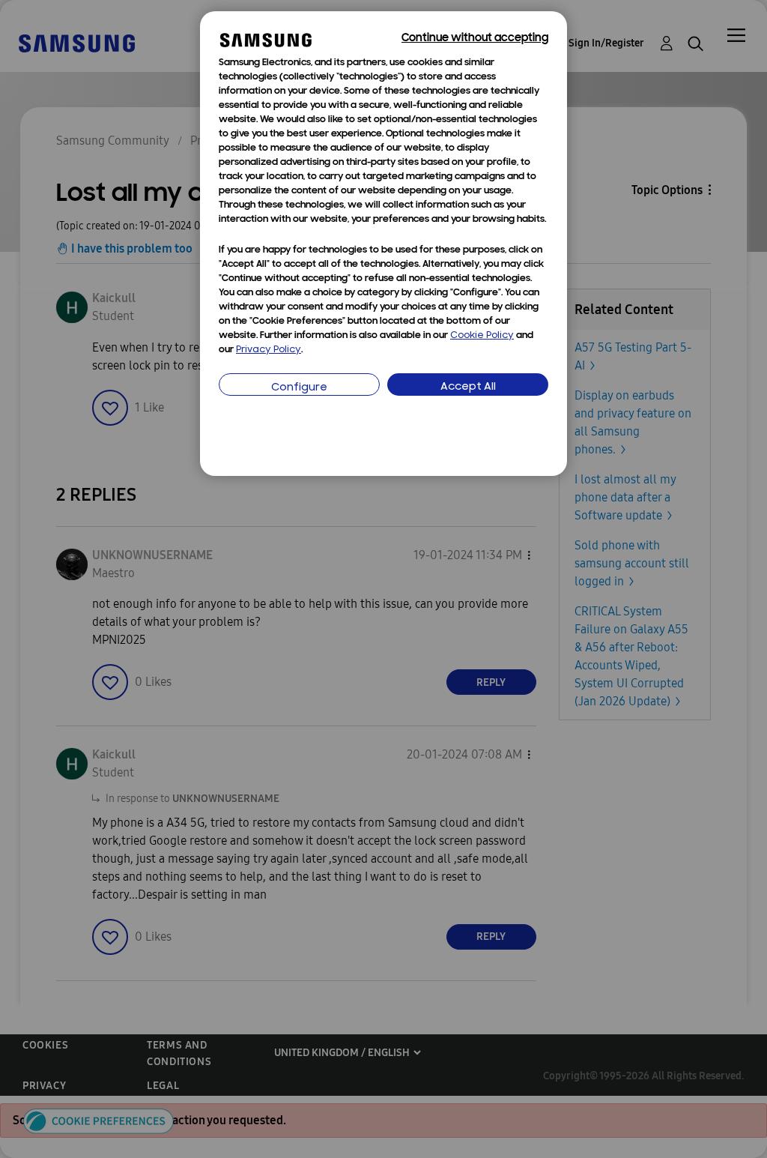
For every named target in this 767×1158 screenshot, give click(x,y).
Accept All (468, 387)
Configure (299, 387)
